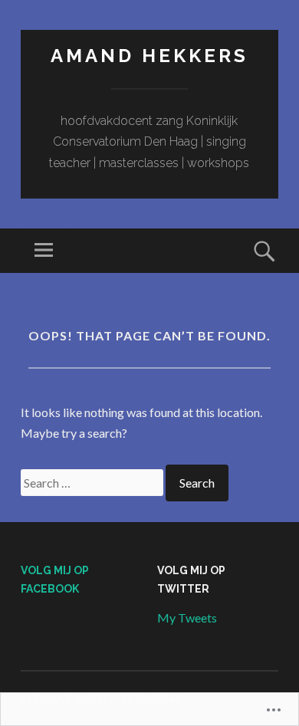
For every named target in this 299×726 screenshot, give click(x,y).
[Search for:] (93, 482)
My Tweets (187, 617)
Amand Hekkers (149, 55)
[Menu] (44, 250)
